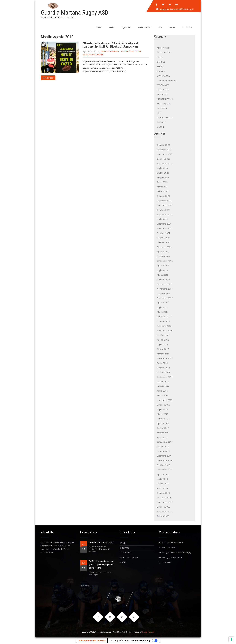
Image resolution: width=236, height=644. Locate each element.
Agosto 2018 (163, 265)
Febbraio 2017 (164, 316)
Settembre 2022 (165, 214)
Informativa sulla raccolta (92, 640)
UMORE (99, 54)
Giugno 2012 (163, 428)
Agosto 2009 (163, 516)
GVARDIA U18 (163, 75)
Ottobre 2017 (163, 293)
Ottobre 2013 (163, 404)
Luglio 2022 (162, 219)
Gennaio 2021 (163, 237)
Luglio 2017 (162, 307)
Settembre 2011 (165, 441)
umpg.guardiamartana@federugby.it (177, 9)
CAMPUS (161, 61)
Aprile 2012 (162, 437)
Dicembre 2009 (164, 497)
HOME (99, 27)
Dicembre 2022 (164, 200)
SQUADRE (126, 27)
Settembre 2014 (165, 376)
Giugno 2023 (163, 172)
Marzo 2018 (162, 274)
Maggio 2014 (163, 386)
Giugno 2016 (163, 349)
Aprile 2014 (162, 390)
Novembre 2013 (164, 400)
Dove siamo (125, 552)
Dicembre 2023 (164, 149)
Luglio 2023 (162, 168)
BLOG (111, 27)
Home (122, 543)
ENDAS (172, 27)
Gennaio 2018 (163, 279)
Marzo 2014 (162, 395)
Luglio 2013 (162, 409)
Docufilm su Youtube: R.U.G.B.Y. (101, 542)
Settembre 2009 (165, 511)
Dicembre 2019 (164, 247)
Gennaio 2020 (163, 242)
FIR (160, 27)
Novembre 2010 (164, 460)
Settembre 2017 (165, 298)
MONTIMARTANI (165, 99)
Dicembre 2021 (164, 223)
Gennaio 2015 (163, 367)
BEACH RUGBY (164, 52)
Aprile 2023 (162, 182)
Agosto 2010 (163, 474)
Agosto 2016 (163, 339)
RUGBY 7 (161, 122)
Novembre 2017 (164, 288)
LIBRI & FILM (163, 89)
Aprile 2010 (162, 488)
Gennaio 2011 (163, 451)
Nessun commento (110, 51)
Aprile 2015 (162, 363)
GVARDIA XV (89, 54)
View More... (85, 586)
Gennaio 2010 (163, 492)
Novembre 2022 (164, 205)
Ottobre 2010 (163, 465)
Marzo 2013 (162, 414)
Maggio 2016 (163, 353)
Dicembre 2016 (164, 325)
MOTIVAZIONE (164, 103)
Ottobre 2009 (163, 506)
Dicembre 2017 (164, 284)
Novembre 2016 (164, 330)
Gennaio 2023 (163, 196)
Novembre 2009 (164, 502)
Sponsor (187, 27)
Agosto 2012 (163, 423)
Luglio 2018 (162, 270)
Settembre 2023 (165, 163)
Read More (48, 77)
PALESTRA (162, 108)
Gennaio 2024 (163, 145)
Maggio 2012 (163, 432)
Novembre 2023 (164, 154)
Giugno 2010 (163, 483)
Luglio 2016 (162, 344)
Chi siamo (124, 548)
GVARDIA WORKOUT (167, 80)
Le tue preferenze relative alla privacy (130, 640)
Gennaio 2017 (163, 321)
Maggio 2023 (163, 177)
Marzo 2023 (162, 186)
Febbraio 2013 (164, 418)
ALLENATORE (127, 51)
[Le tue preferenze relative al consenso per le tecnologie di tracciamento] (231, 639)
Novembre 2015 (164, 358)
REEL (159, 112)
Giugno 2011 (163, 446)
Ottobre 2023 (163, 158)
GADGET (161, 71)
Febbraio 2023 (164, 191)
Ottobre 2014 (163, 372)
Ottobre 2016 (163, 335)
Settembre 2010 (165, 469)
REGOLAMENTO (164, 117)
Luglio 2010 (162, 479)
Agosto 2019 (163, 251)
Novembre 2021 (164, 228)
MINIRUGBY (163, 94)
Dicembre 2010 (164, 455)
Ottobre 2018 (163, 256)
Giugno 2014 (163, 381)
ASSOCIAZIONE (145, 27)
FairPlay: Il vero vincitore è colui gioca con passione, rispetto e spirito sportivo (101, 564)
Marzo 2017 (162, 312)
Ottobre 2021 (163, 233)
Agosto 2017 (163, 302)
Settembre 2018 (165, 261)
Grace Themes (148, 632)
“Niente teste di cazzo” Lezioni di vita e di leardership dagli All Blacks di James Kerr (110, 44)
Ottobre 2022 (163, 209)
